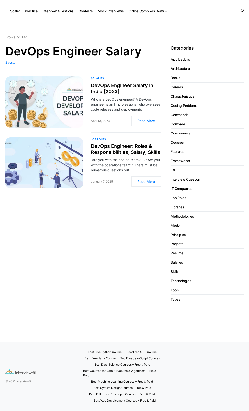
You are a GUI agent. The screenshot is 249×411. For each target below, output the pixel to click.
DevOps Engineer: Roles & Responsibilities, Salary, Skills (125, 149)
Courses (177, 142)
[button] (242, 11)
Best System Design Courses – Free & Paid (122, 388)
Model (175, 225)
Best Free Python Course (105, 352)
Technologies (181, 281)
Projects (177, 244)
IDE (173, 170)
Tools (175, 290)
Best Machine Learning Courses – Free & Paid (122, 381)
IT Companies (181, 188)
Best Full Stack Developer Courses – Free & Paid (122, 394)
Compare (178, 124)
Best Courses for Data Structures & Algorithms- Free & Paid (119, 373)
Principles (178, 235)
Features (177, 152)
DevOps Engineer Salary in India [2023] (122, 88)
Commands (180, 115)
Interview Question (185, 179)
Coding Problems (184, 105)
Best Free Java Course (100, 358)
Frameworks (180, 161)
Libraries (177, 207)
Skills (175, 271)
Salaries (97, 78)
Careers (177, 87)
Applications (180, 59)
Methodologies (182, 216)
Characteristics (182, 96)
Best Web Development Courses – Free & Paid (125, 400)
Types (175, 299)
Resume (177, 253)
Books (175, 78)
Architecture (180, 69)
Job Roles (98, 139)
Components (181, 133)
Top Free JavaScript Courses (140, 358)
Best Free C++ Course (141, 352)
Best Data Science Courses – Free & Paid (122, 364)
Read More (146, 121)
